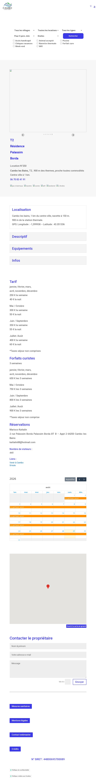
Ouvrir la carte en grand (76, 626)
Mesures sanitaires (21, 706)
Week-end (20, 46)
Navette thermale (47, 43)
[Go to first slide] (73, 135)
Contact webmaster (21, 734)
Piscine (65, 40)
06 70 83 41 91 (17, 179)
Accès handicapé (23, 40)
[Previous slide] (22, 135)
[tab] (43, 134)
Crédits (15, 749)
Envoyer (79, 682)
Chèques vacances (23, 43)
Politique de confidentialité (20, 770)
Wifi (41, 46)
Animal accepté (46, 40)
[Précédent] (79, 479)
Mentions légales (20, 720)
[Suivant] (84, 479)
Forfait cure (68, 43)
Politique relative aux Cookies (21, 776)
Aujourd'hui (70, 479)
